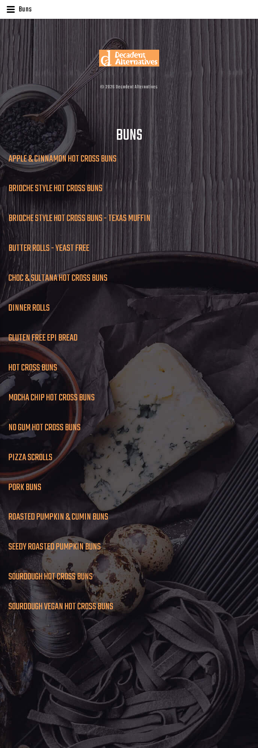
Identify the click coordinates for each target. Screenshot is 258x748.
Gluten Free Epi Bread (43, 338)
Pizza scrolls (30, 457)
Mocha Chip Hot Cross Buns (51, 398)
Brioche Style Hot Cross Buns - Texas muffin (79, 218)
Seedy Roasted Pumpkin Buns (54, 547)
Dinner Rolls (29, 308)
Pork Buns (24, 487)
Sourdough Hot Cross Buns (50, 577)
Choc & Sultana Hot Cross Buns (58, 278)
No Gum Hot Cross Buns (44, 428)
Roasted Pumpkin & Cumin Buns (58, 517)
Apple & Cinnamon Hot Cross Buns (62, 159)
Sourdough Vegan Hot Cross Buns (60, 607)
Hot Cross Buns (32, 368)
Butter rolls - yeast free (48, 248)
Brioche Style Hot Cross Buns (55, 188)
